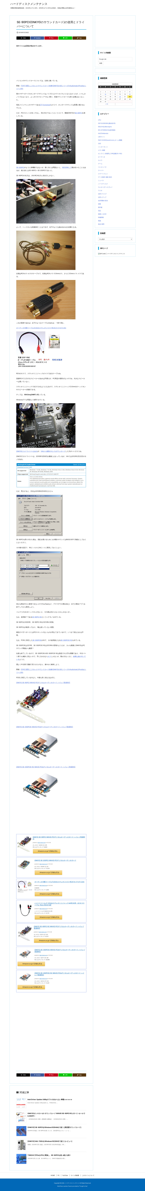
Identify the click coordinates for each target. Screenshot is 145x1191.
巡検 (99, 204)
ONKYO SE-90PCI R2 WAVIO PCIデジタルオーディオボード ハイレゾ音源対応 (59, 927)
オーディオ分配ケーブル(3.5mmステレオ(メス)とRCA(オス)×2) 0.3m (41, 328)
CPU (99, 120)
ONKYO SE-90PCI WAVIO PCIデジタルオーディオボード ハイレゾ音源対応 (43, 683)
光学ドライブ (102, 194)
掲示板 (100, 207)
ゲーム (100, 163)
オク (49, 656)
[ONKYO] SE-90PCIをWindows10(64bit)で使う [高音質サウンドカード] (54, 1127)
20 (120, 96)
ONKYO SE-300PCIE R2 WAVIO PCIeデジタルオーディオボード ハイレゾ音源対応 (45, 767)
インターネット (103, 147)
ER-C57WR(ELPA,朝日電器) (106, 130)
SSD (99, 143)
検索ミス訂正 (102, 214)
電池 (99, 221)
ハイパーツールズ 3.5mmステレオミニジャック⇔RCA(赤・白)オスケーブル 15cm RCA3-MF (60, 904)
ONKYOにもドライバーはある (27, 451)
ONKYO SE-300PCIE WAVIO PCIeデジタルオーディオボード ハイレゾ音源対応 (44, 727)
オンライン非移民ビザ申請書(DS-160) (110, 153)
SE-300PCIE (37, 640)
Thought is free (83, 1186)
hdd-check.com (41, 842)
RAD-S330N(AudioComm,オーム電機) (110, 140)
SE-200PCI (20, 167)
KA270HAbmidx (103, 133)
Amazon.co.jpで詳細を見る (48, 851)
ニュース (101, 180)
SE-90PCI (78, 113)
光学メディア (102, 197)
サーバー (101, 170)
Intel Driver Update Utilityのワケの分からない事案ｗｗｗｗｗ (50, 1099)
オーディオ (101, 157)
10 (105, 94)
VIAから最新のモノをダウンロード (53, 451)
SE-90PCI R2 (37, 617)
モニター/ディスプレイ (105, 187)
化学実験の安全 (103, 200)
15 (129, 94)
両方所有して (67, 167)
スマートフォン (103, 174)
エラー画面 (101, 150)
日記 (99, 210)
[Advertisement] (51, 63)
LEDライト (101, 137)
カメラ (100, 160)
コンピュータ (102, 167)
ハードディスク (103, 184)
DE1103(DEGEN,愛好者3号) (107, 123)
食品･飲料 (101, 224)
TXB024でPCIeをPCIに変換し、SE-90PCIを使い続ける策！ (49, 1155)
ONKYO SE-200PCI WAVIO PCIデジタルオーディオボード (55, 860)
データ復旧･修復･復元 (105, 177)
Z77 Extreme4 (45, 105)
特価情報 (101, 217)
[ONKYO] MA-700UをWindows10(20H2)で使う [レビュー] (50, 1141)
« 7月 (106, 104)
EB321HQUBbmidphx (105, 127)
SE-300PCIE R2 (66, 640)
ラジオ (100, 190)
